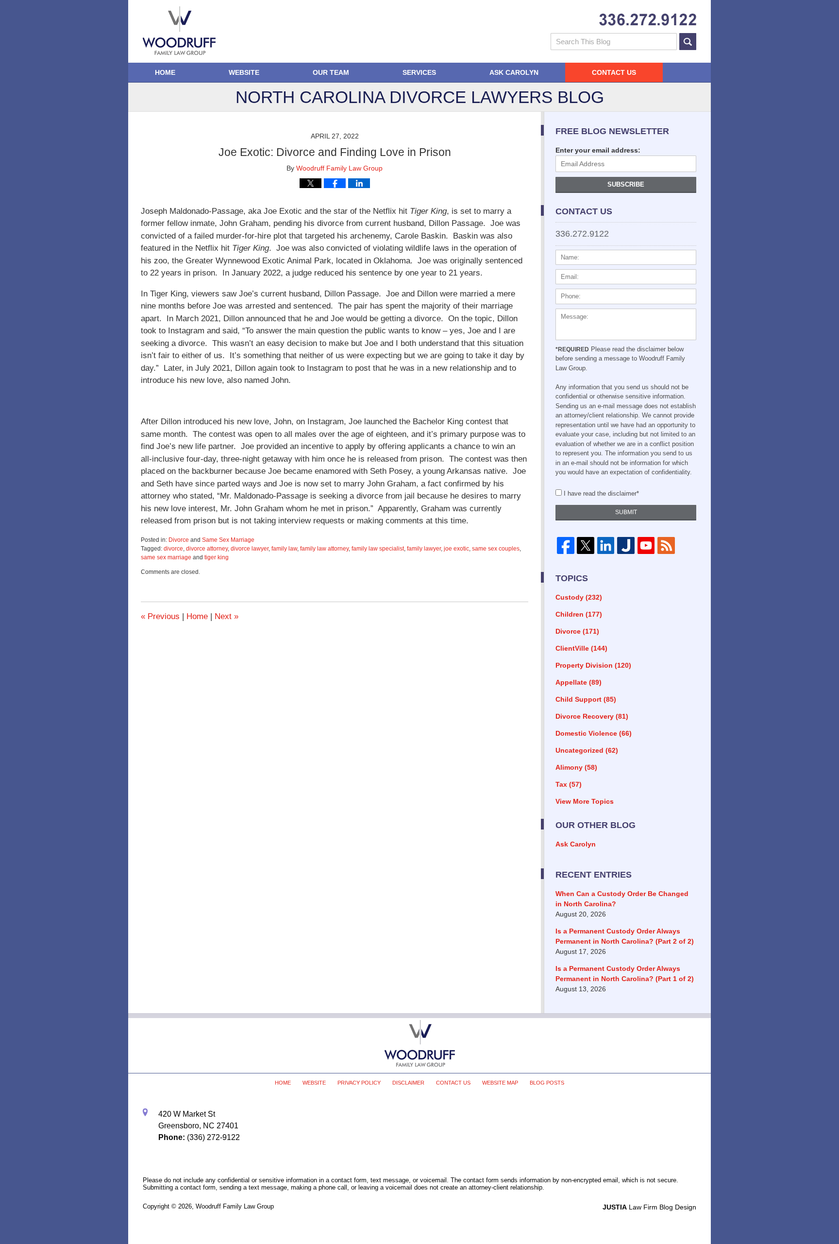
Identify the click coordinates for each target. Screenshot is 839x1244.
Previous (160, 616)
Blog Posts (547, 1083)
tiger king (216, 557)
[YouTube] (646, 545)
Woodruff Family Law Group (235, 1206)
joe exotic (456, 548)
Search (687, 41)
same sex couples (496, 548)
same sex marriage (166, 557)
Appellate (578, 682)
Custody (578, 597)
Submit (626, 512)
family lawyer (424, 548)
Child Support (585, 699)
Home (165, 72)
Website (244, 72)
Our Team (331, 72)
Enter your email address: (597, 150)
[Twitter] (585, 545)
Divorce (178, 539)
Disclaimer (408, 1083)
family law (284, 548)
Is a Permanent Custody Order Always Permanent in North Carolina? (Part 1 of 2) (624, 974)
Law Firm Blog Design (649, 1207)
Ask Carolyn (513, 72)
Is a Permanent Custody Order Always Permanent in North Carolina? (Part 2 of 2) (624, 936)
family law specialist (378, 548)
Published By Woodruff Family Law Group (647, 20)
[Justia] (626, 545)
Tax (568, 784)
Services (419, 72)
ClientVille (581, 648)
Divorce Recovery (591, 716)
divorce (173, 548)
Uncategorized (586, 750)
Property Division (593, 665)
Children (578, 614)
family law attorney (324, 548)
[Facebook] (565, 545)
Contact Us (614, 72)
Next (226, 616)
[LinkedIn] (606, 545)
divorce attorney (207, 548)
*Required (572, 349)
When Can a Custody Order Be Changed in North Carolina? (621, 899)
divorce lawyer (249, 548)
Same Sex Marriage (228, 539)
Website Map (500, 1083)
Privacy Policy (359, 1083)
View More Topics (584, 801)
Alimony (576, 767)
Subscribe (625, 184)
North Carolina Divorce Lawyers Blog (179, 30)
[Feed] (666, 545)
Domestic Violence (593, 733)
